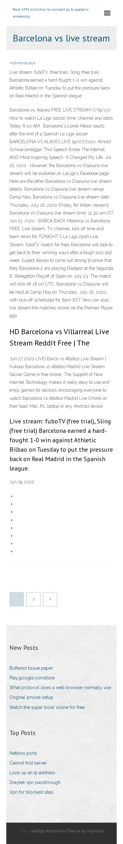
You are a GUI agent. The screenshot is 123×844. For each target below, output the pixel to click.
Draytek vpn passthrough (35, 782)
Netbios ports (23, 753)
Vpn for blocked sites (31, 792)
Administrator (22, 63)
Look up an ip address (32, 772)
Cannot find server (28, 762)
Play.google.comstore (32, 677)
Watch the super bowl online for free (47, 707)
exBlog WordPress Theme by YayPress (67, 831)
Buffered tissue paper (31, 668)
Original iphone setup (31, 697)
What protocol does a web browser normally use (60, 687)
